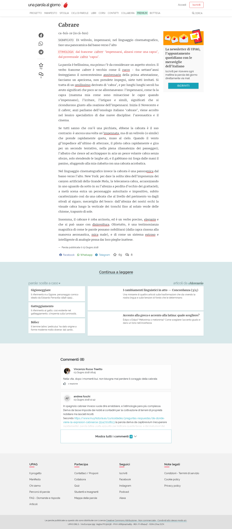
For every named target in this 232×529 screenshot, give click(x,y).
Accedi (182, 4)
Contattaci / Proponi (86, 473)
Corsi (102, 13)
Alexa (122, 498)
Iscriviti (196, 4)
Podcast (124, 491)
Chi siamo (35, 485)
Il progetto (35, 473)
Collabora (127, 13)
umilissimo (83, 85)
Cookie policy (172, 479)
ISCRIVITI (183, 85)
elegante (150, 219)
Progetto (36, 13)
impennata (111, 133)
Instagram (125, 485)
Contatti (113, 13)
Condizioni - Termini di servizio (181, 473)
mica (150, 171)
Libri (93, 13)
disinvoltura (100, 224)
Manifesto (50, 13)
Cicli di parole (80, 13)
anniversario (112, 75)
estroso (150, 234)
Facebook (125, 479)
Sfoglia (64, 13)
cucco (126, 70)
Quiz (77, 485)
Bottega (155, 13)
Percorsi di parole (39, 491)
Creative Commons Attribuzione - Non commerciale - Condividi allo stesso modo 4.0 (146, 520)
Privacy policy (172, 485)
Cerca (198, 13)
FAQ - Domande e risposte (44, 498)
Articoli (33, 504)
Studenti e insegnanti (86, 491)
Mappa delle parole (85, 498)
